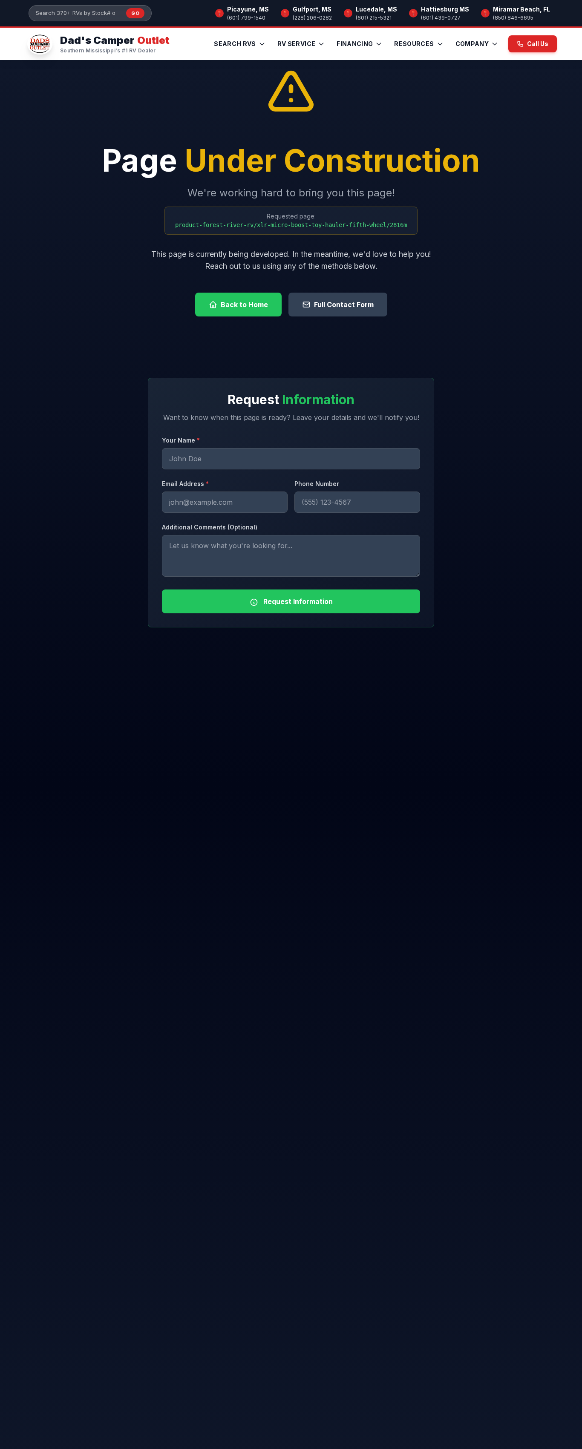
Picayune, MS (248, 9)
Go (135, 13)
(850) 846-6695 (513, 17)
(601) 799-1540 (246, 17)
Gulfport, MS (312, 9)
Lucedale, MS (376, 9)
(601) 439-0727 (441, 17)
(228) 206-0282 (312, 17)
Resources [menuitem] (414, 43)
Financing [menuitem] (355, 43)
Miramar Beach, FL (521, 9)
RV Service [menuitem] (296, 43)
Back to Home (244, 304)
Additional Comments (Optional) (209, 527)
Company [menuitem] (472, 43)
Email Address (185, 483)
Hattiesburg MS (445, 9)
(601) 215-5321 (374, 17)
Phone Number (316, 483)
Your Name (181, 440)
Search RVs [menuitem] (235, 43)
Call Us (537, 43)
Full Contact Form (344, 304)
